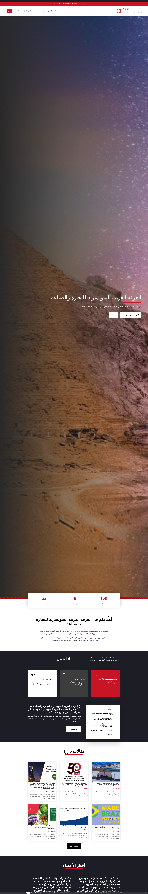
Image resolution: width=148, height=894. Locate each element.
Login (81, 4)
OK (28, 892)
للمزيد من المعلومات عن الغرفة (131, 315)
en (75, 4)
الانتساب (114, 315)
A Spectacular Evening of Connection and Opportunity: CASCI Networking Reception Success (74, 784)
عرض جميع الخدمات (73, 729)
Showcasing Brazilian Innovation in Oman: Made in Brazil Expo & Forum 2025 (107, 827)
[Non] (146, 893)
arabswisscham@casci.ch (52, 4)
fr (76, 4)
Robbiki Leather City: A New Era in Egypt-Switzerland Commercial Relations (107, 784)
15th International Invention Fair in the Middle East (75, 826)
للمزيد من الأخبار (74, 846)
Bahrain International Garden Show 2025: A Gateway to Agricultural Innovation (43, 827)
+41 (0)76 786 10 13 (67, 4)
